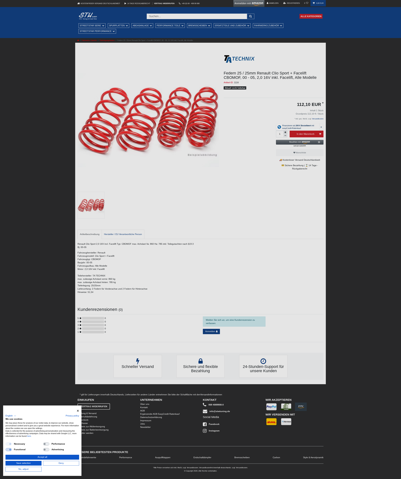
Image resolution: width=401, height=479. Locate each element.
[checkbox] (8, 444)
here (29, 436)
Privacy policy (72, 416)
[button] (10, 416)
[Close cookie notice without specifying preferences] (78, 410)
